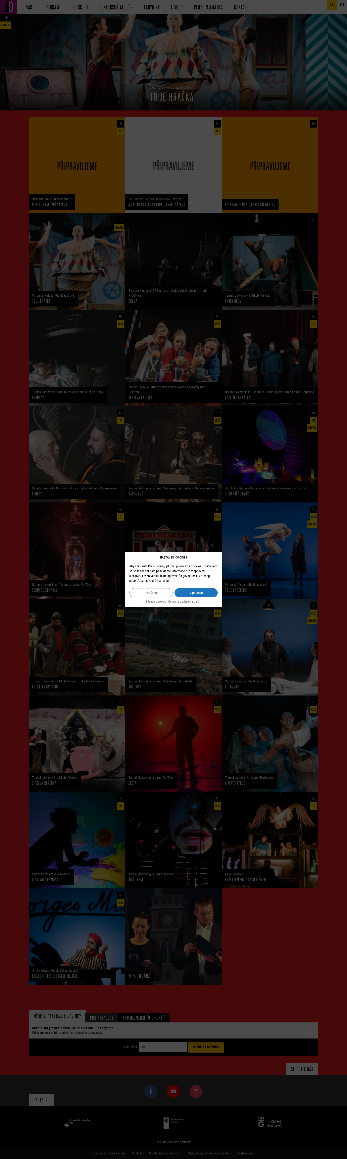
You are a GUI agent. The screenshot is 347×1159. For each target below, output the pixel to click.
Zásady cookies (156, 601)
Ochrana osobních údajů (183, 601)
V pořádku (196, 592)
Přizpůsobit (151, 592)
